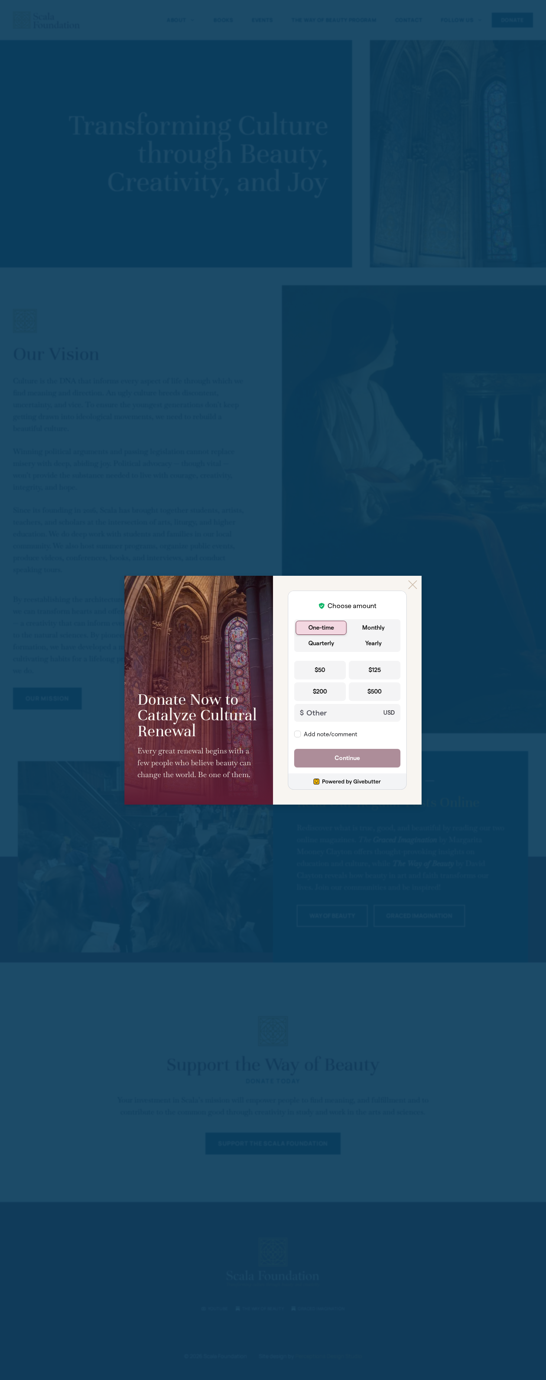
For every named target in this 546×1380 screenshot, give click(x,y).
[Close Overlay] (412, 584)
